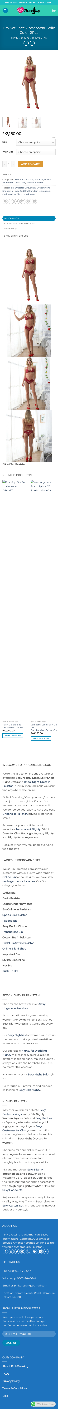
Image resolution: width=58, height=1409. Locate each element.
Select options (13, 735)
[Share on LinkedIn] (34, 201)
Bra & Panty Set (30, 179)
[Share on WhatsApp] (5, 201)
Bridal (25, 38)
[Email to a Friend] (22, 201)
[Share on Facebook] (11, 201)
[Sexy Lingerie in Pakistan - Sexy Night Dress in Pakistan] (29, 10)
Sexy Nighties (17, 1035)
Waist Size (7, 152)
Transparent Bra (34, 182)
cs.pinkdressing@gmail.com (29, 1285)
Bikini (18, 179)
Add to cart (30, 164)
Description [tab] (11, 218)
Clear (53, 137)
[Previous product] (32, 43)
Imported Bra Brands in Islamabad (32, 191)
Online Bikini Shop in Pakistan (18, 194)
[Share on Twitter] (17, 201)
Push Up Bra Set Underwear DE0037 (13, 726)
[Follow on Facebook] (5, 1251)
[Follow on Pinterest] (34, 1251)
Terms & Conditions (14, 1388)
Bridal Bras (39, 38)
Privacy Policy (11, 1381)
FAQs (5, 1373)
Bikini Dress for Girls (18, 188)
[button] (5, 10)
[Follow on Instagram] (11, 1251)
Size (4, 142)
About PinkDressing (15, 1366)
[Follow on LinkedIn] (40, 1251)
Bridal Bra (7, 182)
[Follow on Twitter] (17, 1251)
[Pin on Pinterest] (28, 201)
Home (14, 38)
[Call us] (28, 1251)
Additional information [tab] (19, 223)
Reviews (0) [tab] (11, 228)
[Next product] (26, 43)
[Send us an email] (22, 1251)
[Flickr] (46, 1251)
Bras (41, 179)
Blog (5, 1395)
